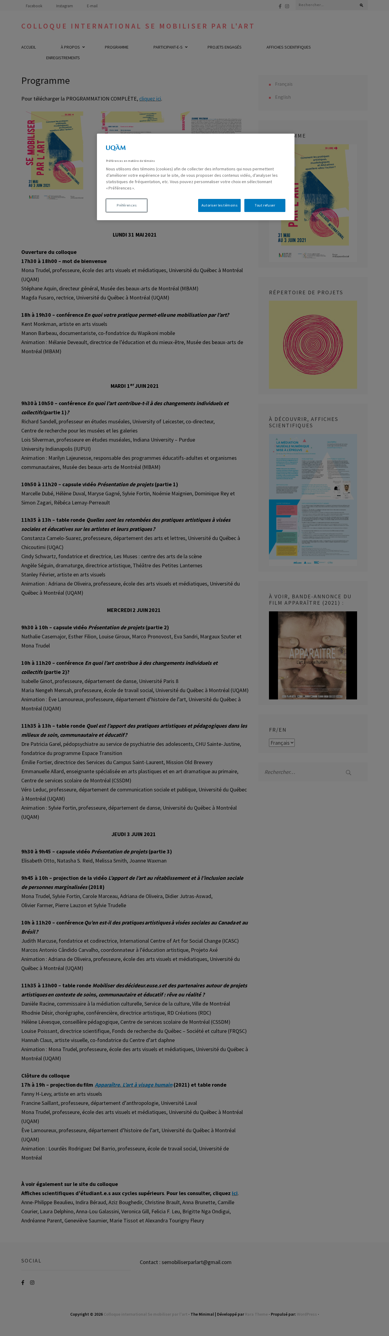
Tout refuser (265, 205)
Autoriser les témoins (219, 205)
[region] (195, 177)
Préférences (127, 205)
